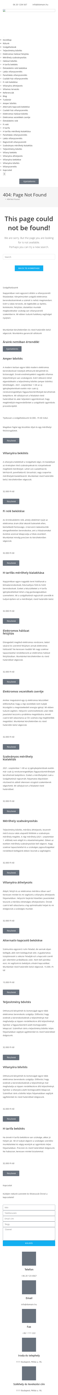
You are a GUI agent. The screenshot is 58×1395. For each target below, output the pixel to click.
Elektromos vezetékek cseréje (16, 117)
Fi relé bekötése (10, 82)
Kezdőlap (7, 40)
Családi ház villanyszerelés (15, 78)
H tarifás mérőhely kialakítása (17, 131)
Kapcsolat (7, 170)
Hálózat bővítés (10, 61)
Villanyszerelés (10, 166)
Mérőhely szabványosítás (14, 57)
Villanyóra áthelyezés (13, 85)
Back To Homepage (29, 268)
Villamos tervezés (11, 89)
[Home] (3, 199)
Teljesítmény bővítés (12, 50)
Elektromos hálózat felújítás (16, 54)
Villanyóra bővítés (11, 163)
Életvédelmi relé (10, 120)
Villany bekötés (10, 152)
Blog (5, 96)
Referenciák (8, 92)
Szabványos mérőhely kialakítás (18, 145)
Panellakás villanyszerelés (15, 75)
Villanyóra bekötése (12, 159)
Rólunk (6, 43)
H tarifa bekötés (10, 64)
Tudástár (7, 99)
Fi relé (6, 124)
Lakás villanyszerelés (12, 71)
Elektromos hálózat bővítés (15, 113)
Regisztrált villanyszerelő (14, 142)
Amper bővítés (9, 103)
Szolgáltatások (9, 47)
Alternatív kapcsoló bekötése (16, 106)
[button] (29, 181)
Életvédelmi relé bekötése (15, 68)
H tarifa (6, 128)
